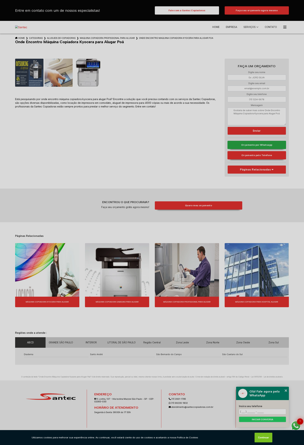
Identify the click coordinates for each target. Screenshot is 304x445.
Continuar (263, 437)
